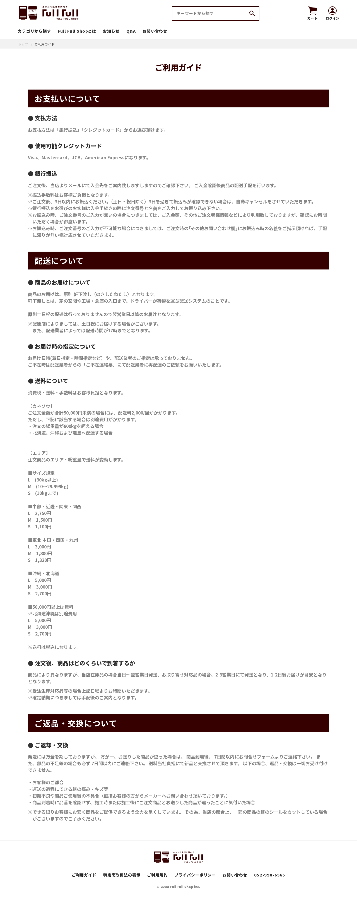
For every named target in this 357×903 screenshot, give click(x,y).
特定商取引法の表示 (122, 875)
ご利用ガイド (84, 875)
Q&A (131, 31)
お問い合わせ (155, 31)
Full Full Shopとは (77, 31)
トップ (23, 44)
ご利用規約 (157, 875)
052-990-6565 (269, 875)
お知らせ (111, 31)
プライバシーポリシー (195, 875)
